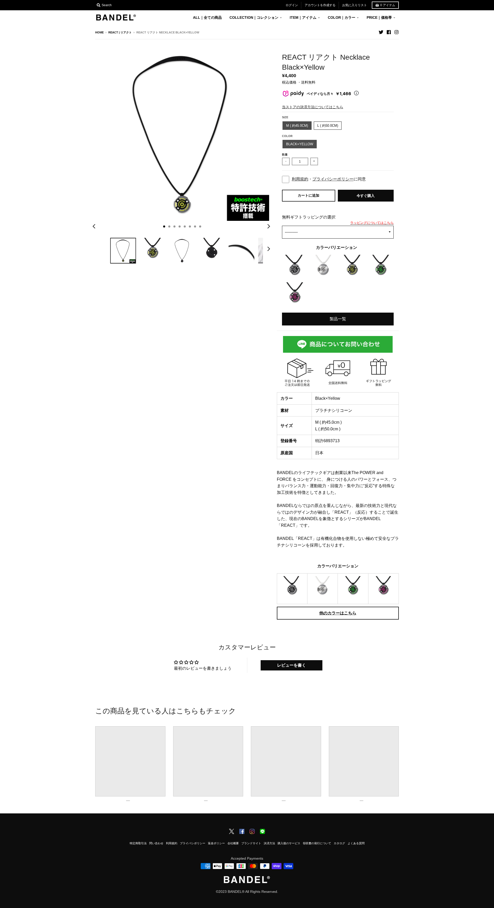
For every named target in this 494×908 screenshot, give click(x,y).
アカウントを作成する (320, 5)
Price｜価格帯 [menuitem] (379, 17)
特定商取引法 (138, 843)
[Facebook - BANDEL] (242, 832)
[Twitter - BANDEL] (231, 832)
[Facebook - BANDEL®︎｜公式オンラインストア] (388, 32)
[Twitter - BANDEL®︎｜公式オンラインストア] (381, 32)
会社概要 (233, 843)
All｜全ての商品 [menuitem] (207, 17)
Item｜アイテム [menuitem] (303, 17)
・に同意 (329, 179)
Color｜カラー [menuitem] (341, 17)
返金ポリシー (216, 843)
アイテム (387, 5)
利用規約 (300, 179)
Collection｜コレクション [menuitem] (254, 17)
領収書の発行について (317, 843)
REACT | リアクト (120, 32)
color (287, 136)
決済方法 (269, 843)
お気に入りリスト (354, 5)
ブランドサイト (251, 843)
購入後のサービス (289, 843)
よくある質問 (356, 843)
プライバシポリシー (192, 843)
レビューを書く (291, 665)
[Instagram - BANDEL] (252, 832)
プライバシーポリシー (333, 179)
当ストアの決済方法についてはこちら (312, 107)
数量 (285, 154)
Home (99, 32)
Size (285, 117)
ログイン (292, 5)
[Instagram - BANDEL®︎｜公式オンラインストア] (396, 32)
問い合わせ (156, 843)
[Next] (268, 226)
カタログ (339, 843)
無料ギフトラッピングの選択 (309, 217)
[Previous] (94, 226)
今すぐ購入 (366, 196)
